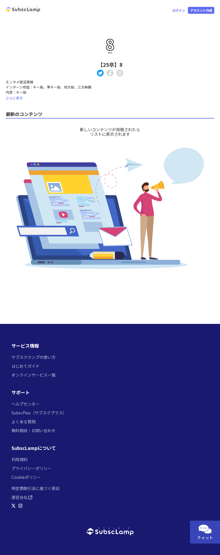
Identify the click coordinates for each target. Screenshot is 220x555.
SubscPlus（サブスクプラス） (39, 413)
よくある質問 (23, 421)
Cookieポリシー (26, 477)
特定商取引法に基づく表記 (35, 488)
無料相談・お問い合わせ (33, 430)
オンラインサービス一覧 (33, 375)
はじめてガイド (25, 366)
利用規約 (19, 459)
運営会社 (19, 497)
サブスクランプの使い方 (33, 357)
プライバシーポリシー (31, 468)
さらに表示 (14, 97)
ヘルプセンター (25, 404)
